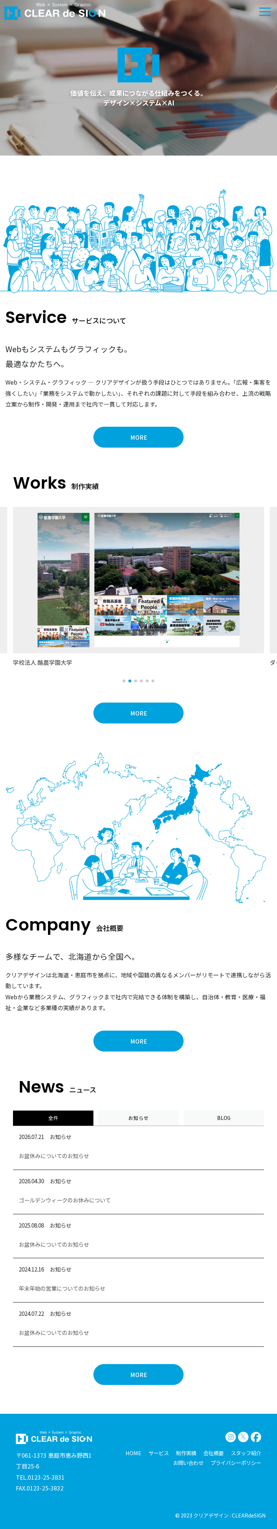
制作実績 (186, 1453)
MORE (138, 437)
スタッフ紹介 (246, 1453)
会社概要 (213, 1453)
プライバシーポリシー (236, 1462)
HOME (133, 1453)
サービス (159, 1453)
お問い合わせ (188, 1462)
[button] (124, 681)
